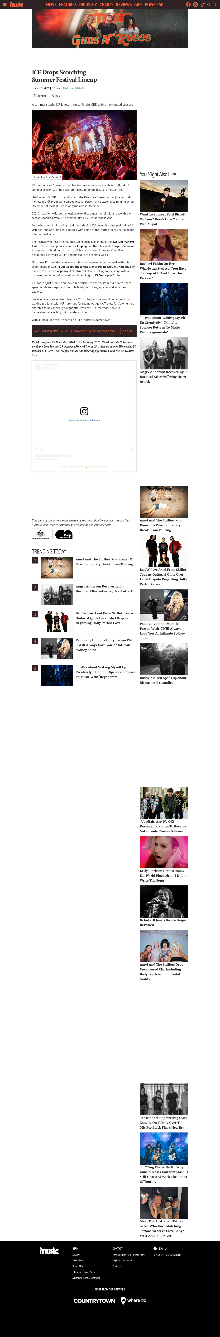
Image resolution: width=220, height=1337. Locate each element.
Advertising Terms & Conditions (86, 1277)
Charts (106, 4)
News (51, 4)
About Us (76, 1254)
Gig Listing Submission (122, 1260)
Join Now (127, 331)
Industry (88, 4)
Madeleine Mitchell (73, 88)
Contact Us (117, 1266)
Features (68, 4)
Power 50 (154, 4)
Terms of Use (77, 1266)
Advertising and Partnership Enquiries (129, 1254)
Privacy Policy (78, 1260)
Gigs (138, 4)
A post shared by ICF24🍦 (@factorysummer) (84, 466)
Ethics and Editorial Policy (83, 1272)
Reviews (124, 4)
